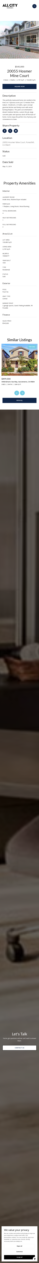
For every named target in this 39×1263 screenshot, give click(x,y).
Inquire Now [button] (20, 86)
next (22, 393)
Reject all (19, 1246)
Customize (19, 1251)
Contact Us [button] (19, 1048)
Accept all (19, 1257)
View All (19, 400)
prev (16, 393)
